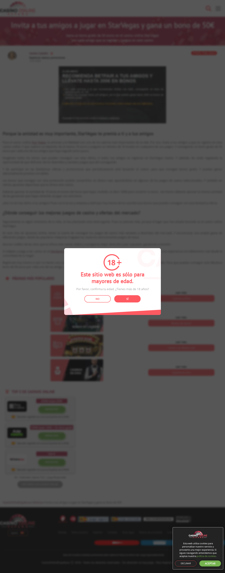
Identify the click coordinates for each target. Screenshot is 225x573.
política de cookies (206, 556)
